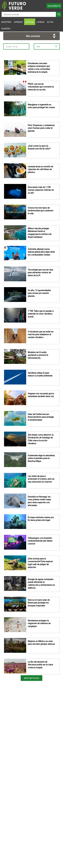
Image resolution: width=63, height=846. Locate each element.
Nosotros (6, 22)
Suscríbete (53, 5)
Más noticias (31, 678)
